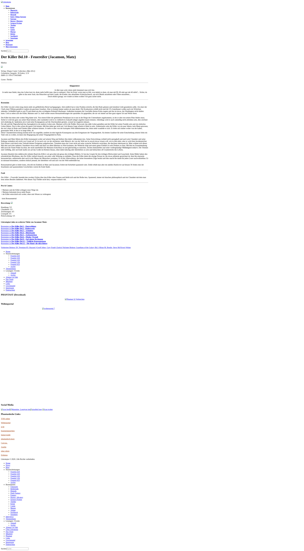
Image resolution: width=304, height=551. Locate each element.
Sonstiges (14, 38)
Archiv (13, 267)
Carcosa (4, 443)
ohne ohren (5, 451)
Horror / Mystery (16, 21)
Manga (13, 32)
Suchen (4, 51)
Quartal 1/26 (15, 262)
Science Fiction (16, 23)
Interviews (9, 40)
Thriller (13, 25)
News (7, 6)
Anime (12, 34)
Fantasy (13, 19)
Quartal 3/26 (15, 258)
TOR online (5, 419)
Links (8, 284)
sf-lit (2, 427)
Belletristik (14, 13)
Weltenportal (5, 423)
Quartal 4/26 (15, 256)
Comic (12, 30)
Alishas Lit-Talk (12, 277)
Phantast (9, 45)
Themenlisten (11, 269)
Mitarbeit (9, 281)
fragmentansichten (8, 431)
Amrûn (3, 447)
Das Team (9, 279)
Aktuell (13, 273)
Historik (13, 15)
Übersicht (13, 10)
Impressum (10, 288)
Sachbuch (14, 36)
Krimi (12, 28)
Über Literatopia (12, 47)
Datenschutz (10, 290)
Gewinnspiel (10, 286)
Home (8, 252)
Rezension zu (18, 226)
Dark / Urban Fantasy (18, 17)
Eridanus (4, 455)
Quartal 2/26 (15, 260)
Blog (7, 43)
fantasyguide (5, 435)
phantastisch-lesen (7, 439)
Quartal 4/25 (15, 264)
